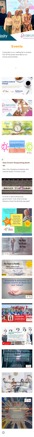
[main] (17, 46)
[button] (2, 2)
